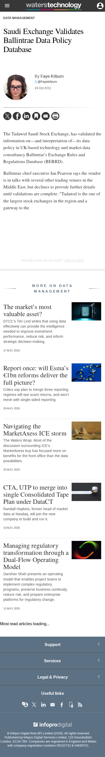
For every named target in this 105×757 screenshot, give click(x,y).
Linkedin (43, 705)
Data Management (19, 18)
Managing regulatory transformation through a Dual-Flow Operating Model (36, 556)
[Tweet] (7, 116)
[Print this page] (55, 116)
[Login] (99, 5)
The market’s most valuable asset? (27, 310)
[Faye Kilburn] (16, 87)
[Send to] (46, 116)
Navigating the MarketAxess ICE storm (35, 429)
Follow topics (25, 705)
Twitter (34, 705)
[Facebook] (17, 116)
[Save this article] (36, 116)
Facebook (62, 705)
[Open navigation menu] (5, 6)
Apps (71, 705)
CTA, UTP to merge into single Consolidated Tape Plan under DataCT (36, 494)
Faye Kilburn (52, 76)
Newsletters (52, 705)
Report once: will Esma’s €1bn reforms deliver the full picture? (36, 374)
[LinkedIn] (26, 116)
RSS (80, 705)
